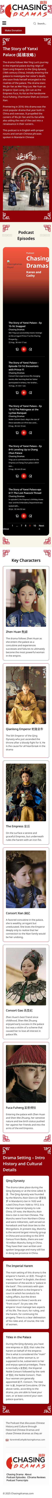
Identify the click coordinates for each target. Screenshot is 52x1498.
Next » (41, 527)
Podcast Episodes (16, 1477)
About (28, 1474)
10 (35, 525)
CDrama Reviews (36, 1477)
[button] (4, 23)
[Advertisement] (26, 293)
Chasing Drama (14, 1474)
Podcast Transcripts (17, 1480)
